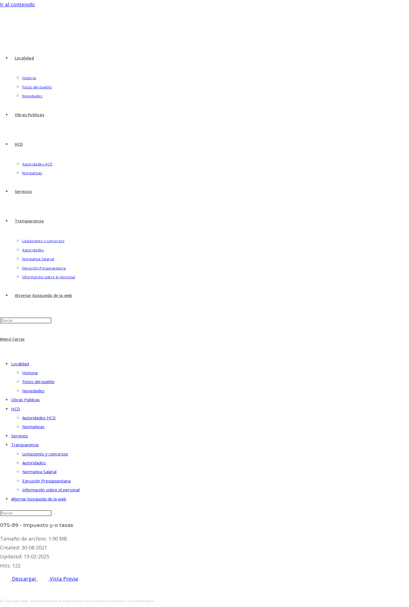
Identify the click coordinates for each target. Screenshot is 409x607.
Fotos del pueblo (38, 381)
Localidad (20, 363)
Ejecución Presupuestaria (46, 481)
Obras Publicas (25, 399)
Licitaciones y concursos (45, 454)
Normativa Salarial (39, 471)
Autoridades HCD (39, 417)
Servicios (19, 435)
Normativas (33, 426)
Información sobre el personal (51, 489)
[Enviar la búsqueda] (55, 514)
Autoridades (34, 462)
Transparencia (24, 444)
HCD (15, 409)
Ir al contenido (17, 4)
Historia (30, 372)
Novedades (33, 390)
